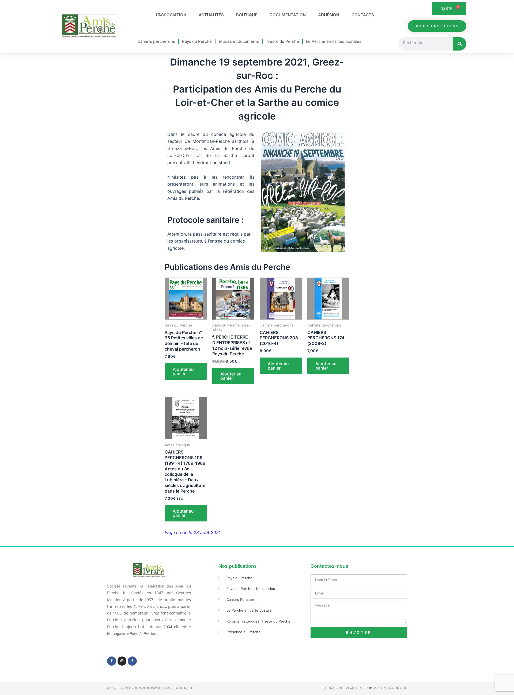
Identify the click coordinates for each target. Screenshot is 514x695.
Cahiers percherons (156, 41)
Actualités (211, 14)
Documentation (288, 14)
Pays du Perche (197, 41)
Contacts (363, 14)
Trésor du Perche (282, 41)
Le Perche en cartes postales (333, 41)
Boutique (246, 14)
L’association (171, 14)
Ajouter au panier (183, 371)
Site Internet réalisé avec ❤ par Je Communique (364, 688)
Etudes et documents (239, 41)
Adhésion (328, 14)
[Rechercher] (459, 44)
